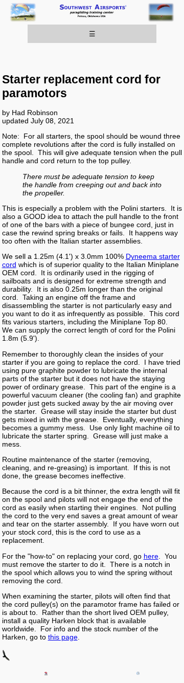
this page (63, 637)
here (151, 556)
